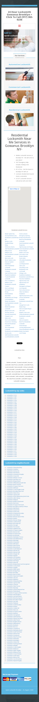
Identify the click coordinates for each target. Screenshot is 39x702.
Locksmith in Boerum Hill (13, 532)
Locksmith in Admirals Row (13, 616)
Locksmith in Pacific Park (13, 511)
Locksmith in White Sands (13, 569)
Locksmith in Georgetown (13, 615)
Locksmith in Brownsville (13, 535)
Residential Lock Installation (12, 331)
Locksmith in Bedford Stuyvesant (15, 501)
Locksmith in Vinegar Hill (13, 554)
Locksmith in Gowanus (12, 469)
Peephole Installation (10, 275)
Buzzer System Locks (10, 260)
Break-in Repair (23, 250)
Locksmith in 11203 (12, 444)
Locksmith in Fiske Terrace (13, 586)
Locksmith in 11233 (12, 448)
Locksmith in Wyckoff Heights (14, 660)
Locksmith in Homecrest (13, 471)
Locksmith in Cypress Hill (13, 494)
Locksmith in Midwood (12, 649)
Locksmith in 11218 (12, 431)
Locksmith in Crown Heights (14, 647)
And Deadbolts (9, 294)
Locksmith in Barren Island (13, 574)
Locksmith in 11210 (12, 434)
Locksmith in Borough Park (13, 523)
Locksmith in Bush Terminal (14, 484)
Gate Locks (22, 265)
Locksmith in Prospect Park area (15, 486)
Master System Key (10, 234)
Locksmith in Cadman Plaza (14, 522)
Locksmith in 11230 (12, 407)
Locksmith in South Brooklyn (14, 605)
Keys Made (8, 295)
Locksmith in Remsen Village (14, 520)
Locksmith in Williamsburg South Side (16, 483)
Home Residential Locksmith (26, 249)
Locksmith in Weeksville (13, 638)
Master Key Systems (10, 301)
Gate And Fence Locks (10, 273)
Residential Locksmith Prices (26, 277)
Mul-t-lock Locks (9, 258)
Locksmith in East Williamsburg (14, 538)
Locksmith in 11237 (12, 402)
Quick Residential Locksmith (26, 243)
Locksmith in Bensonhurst (13, 547)
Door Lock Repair (9, 288)
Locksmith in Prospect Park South (15, 505)
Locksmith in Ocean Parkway (14, 654)
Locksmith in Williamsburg (13, 623)
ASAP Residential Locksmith (12, 249)
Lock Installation (9, 299)
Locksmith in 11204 (12, 453)
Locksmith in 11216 (12, 409)
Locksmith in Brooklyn (12, 572)
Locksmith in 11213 (12, 395)
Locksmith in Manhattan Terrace (15, 537)
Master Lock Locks (24, 252)
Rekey (6, 245)
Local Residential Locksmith (12, 337)
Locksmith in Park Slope (13, 560)
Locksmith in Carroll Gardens (14, 659)
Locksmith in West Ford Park (14, 637)
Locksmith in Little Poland (13, 620)
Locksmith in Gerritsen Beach (14, 596)
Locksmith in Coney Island (13, 566)
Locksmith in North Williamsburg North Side (18, 496)
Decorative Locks (23, 254)
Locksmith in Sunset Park (13, 510)
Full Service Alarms (10, 247)
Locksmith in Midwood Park (14, 652)
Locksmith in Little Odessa (13, 498)
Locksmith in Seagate (12, 567)
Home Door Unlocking (11, 322)
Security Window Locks (11, 235)
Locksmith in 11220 (12, 432)
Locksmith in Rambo (12, 518)
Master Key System (24, 331)
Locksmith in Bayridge (12, 588)
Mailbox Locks (8, 282)
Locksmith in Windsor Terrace (14, 477)
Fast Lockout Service (24, 290)
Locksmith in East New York (14, 479)
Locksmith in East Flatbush (13, 515)
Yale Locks (22, 310)
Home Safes (22, 258)
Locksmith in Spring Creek (13, 552)
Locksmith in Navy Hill (12, 562)
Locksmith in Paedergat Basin (14, 643)
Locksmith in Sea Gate (12, 601)
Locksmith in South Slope (13, 655)
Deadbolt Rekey (9, 243)
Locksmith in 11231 (12, 437)
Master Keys (22, 307)
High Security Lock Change (26, 247)
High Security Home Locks (26, 295)
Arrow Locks (8, 333)
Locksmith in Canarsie (12, 584)
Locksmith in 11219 (12, 415)
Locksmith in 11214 (12, 414)
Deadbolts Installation (25, 275)
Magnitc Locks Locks (24, 312)
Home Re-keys (23, 325)
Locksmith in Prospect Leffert (14, 611)
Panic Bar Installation (24, 279)
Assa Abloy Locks (23, 267)
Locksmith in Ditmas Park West (14, 618)
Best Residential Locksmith (12, 254)
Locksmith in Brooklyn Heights (14, 599)
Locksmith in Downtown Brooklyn (15, 513)
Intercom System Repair (25, 308)
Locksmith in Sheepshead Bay (14, 467)
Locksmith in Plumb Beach (13, 591)
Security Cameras (9, 312)
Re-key (6, 292)
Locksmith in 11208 (12, 404)
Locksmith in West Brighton (14, 594)
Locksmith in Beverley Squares (14, 598)
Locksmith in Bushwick (12, 625)
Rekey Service (8, 250)
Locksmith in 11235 (12, 424)
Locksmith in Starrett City (13, 550)
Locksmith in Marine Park (13, 657)
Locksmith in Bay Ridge (13, 540)
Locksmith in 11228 (12, 417)
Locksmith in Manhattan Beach (14, 630)
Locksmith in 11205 (12, 427)
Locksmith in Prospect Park (14, 533)
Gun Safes (7, 305)
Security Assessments (10, 314)
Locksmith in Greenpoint (13, 635)
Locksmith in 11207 (12, 397)
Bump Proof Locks (9, 310)
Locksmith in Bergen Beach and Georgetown (18, 564)
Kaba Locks (8, 318)
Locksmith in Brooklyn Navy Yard (15, 491)
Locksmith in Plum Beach (13, 472)
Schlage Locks (22, 273)
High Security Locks (24, 280)
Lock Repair (8, 256)
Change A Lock (9, 316)
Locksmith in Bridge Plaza (13, 571)
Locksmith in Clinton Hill (13, 642)
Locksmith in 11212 (12, 419)
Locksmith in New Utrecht (13, 545)
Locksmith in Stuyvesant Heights (15, 576)
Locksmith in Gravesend (13, 542)
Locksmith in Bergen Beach (14, 481)
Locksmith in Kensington (13, 640)
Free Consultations (10, 280)
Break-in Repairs (23, 256)
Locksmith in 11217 (12, 412)
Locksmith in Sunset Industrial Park (15, 589)
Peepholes (22, 245)
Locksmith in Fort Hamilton (13, 557)
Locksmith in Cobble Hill (13, 608)
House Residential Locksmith (26, 329)
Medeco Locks (8, 241)
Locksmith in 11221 (12, 398)
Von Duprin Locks (9, 290)
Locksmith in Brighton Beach (14, 621)
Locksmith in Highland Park (14, 528)
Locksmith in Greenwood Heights (15, 474)
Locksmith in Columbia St (13, 628)
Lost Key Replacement (25, 327)
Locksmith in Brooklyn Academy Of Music (17, 506)
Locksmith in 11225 (12, 429)
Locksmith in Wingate (12, 645)
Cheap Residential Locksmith (26, 314)
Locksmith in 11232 (12, 422)
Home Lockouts (23, 234)
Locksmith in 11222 (12, 449)
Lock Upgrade (23, 288)
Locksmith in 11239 (12, 456)
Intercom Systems (23, 320)
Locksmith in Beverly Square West (15, 516)
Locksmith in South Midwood (14, 549)
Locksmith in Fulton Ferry (13, 493)
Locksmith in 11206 (12, 443)
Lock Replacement (24, 264)
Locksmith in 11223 (12, 454)
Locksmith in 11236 (12, 436)
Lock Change (22, 333)
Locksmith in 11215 (12, 420)
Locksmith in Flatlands (12, 603)
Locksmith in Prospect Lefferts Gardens (17, 593)
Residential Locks (23, 269)
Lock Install (22, 271)
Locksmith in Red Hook (13, 503)
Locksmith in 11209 (12, 441)
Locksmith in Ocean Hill (13, 476)
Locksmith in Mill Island (13, 544)
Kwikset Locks (8, 252)
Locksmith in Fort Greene (13, 527)
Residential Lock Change (11, 297)
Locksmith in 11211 (12, 451)
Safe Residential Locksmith (12, 335)
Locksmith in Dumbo (12, 606)
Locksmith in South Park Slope (14, 632)
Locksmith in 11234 (12, 410)
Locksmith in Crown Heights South (15, 489)
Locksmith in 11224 (12, 400)
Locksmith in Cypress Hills (13, 582)
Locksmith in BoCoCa (12, 627)
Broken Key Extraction (24, 237)
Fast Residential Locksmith (11, 303)
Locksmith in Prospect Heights (14, 530)
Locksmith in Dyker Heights (14, 650)
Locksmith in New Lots (12, 610)
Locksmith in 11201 (12, 426)
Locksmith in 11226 (12, 439)
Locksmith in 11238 (12, 405)
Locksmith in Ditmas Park (13, 633)
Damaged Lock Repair (25, 286)
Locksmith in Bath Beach (13, 508)
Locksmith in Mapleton (12, 579)
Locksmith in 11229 (12, 446)
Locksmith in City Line (12, 577)
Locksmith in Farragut (12, 525)
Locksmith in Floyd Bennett (13, 559)
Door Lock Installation (10, 320)
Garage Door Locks (24, 305)
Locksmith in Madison (12, 613)
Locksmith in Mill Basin (12, 488)
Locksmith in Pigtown (12, 555)
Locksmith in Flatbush (12, 499)
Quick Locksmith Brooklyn (13, 690)
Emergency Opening (24, 235)
